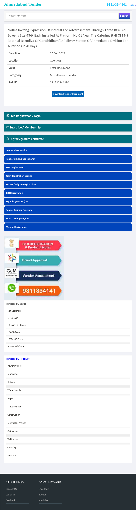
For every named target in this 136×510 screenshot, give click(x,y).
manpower (12, 374)
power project (14, 366)
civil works (12, 431)
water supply (14, 390)
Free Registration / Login (25, 116)
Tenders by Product (18, 359)
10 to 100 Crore (15, 339)
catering (11, 447)
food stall (12, 455)
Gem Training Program (17, 218)
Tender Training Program (19, 210)
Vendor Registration (16, 227)
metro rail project (16, 423)
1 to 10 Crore (14, 332)
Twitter (42, 494)
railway (11, 382)
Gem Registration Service (19, 176)
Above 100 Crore (15, 346)
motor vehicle (14, 406)
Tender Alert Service (16, 150)
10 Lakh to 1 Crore (16, 325)
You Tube (43, 500)
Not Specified (14, 311)
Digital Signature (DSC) (17, 201)
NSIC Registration (15, 167)
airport (11, 398)
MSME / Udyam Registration (21, 184)
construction (13, 415)
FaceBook (44, 489)
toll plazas (12, 439)
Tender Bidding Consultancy (20, 159)
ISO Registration (14, 193)
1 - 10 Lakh (12, 318)
